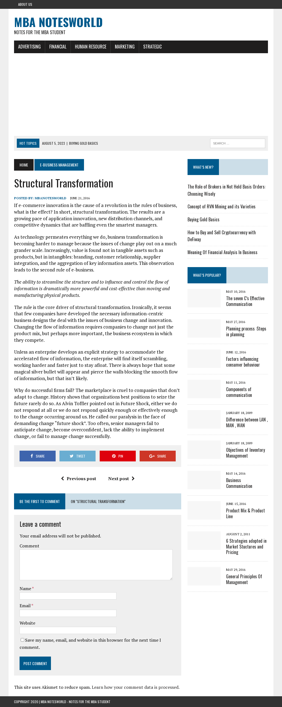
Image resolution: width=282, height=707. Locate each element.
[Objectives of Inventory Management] (204, 455)
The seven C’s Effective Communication (245, 301)
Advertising (29, 46)
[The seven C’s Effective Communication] (204, 303)
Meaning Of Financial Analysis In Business (222, 252)
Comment (29, 546)
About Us (25, 4)
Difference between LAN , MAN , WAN (247, 422)
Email (25, 606)
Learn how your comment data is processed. (136, 687)
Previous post (81, 478)
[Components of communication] (204, 394)
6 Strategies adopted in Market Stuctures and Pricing (246, 546)
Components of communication (239, 392)
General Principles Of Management (244, 579)
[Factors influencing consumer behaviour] (204, 364)
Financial (57, 46)
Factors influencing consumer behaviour (243, 362)
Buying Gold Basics (203, 219)
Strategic (152, 46)
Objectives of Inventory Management (245, 453)
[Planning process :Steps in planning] (204, 334)
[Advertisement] (141, 94)
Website (27, 623)
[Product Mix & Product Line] (204, 516)
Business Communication (239, 483)
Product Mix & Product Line (245, 513)
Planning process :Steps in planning (246, 331)
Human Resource (90, 46)
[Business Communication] (204, 485)
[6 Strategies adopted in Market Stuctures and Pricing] (204, 546)
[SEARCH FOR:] (237, 142)
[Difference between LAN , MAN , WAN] (204, 425)
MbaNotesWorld (50, 198)
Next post (118, 478)
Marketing (125, 46)
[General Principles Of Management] (204, 582)
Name (26, 588)
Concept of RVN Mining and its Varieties (222, 206)
